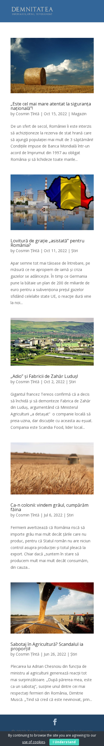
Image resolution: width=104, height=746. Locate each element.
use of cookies (33, 742)
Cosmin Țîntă (27, 113)
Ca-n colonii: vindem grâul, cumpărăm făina (49, 507)
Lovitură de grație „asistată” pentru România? (47, 243)
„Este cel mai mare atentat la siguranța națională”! (51, 106)
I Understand (64, 742)
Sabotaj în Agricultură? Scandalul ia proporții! (47, 646)
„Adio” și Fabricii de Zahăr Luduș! (44, 376)
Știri (74, 250)
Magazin (79, 113)
